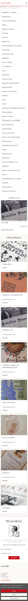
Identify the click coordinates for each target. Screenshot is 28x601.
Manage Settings (14, 598)
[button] (26, 3)
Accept (14, 591)
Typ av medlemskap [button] (6, 549)
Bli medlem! (14, 557)
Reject (14, 594)
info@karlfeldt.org (5, 580)
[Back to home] (6, 3)
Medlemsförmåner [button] (5, 553)
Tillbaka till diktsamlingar (7, 229)
